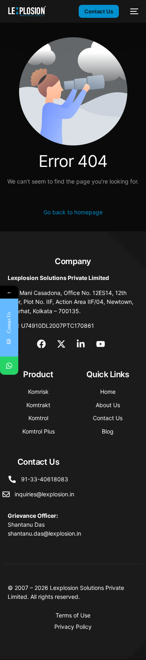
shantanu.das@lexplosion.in (44, 533)
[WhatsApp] (9, 366)
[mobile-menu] (132, 11)
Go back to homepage (73, 212)
